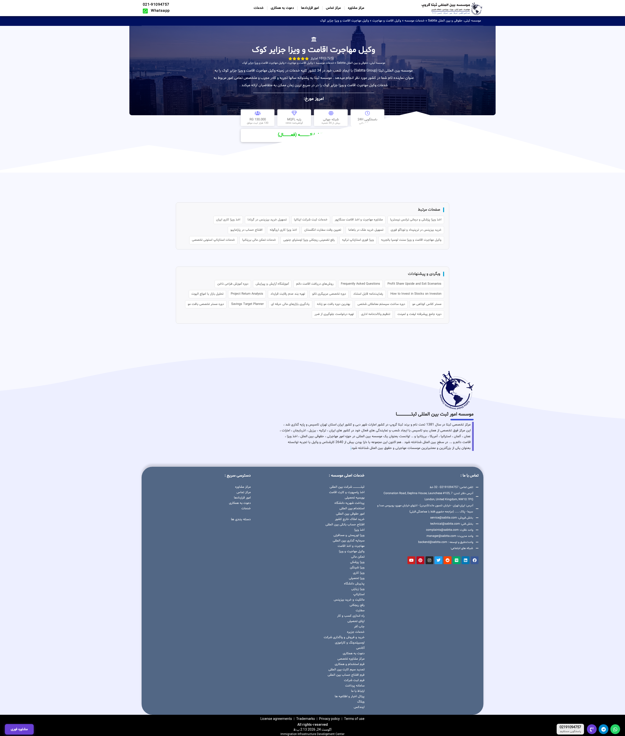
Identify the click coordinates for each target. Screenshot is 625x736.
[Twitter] (438, 560)
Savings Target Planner (247, 304)
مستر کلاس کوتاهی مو (426, 304)
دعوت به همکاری (282, 8)
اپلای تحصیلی (356, 621)
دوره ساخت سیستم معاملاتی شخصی (381, 304)
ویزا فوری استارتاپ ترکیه (358, 240)
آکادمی (360, 648)
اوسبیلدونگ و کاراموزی (350, 643)
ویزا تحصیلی (357, 578)
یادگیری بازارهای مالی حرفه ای (290, 304)
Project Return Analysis (247, 294)
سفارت (360, 610)
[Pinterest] (420, 560)
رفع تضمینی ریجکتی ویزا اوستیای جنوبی (309, 240)
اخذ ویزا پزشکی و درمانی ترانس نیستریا (415, 220)
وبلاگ (361, 702)
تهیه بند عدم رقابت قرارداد (288, 294)
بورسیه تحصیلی (355, 498)
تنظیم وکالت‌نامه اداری (375, 314)
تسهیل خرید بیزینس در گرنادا (267, 220)
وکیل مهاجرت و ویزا (352, 551)
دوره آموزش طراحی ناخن (232, 284)
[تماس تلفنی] (592, 729)
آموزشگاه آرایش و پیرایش (272, 284)
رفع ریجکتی (357, 605)
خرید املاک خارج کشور (350, 519)
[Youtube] (411, 560)
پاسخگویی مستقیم (570, 731)
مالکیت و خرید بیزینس (349, 600)
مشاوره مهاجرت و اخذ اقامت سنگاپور (359, 220)
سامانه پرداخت (355, 686)
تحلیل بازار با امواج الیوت (207, 294)
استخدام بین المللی (352, 508)
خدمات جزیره (356, 632)
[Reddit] (447, 560)
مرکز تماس (333, 8)
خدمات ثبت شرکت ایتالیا (310, 220)
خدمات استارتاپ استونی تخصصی (213, 240)
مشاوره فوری (19, 729)
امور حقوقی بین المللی (350, 514)
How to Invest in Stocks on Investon (415, 294)
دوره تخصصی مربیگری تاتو (329, 294)
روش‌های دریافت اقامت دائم (314, 284)
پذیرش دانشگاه (354, 583)
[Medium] (456, 560)
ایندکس (359, 707)
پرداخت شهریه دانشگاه (349, 503)
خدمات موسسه (415, 21)
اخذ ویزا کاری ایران (228, 220)
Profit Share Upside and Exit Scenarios (414, 284)
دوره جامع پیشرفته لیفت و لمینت (419, 314)
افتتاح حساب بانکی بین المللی (345, 524)
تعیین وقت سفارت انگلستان (322, 230)
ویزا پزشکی (357, 562)
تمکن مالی (358, 557)
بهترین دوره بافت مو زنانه (333, 304)
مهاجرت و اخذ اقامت (351, 546)
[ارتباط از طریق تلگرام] (603, 729)
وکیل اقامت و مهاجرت (386, 21)
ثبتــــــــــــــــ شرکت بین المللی (347, 487)
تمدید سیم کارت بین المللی (346, 669)
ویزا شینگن (357, 567)
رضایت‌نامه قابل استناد (368, 294)
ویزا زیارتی (358, 589)
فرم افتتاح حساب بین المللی (346, 675)
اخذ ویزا (359, 530)
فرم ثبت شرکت (354, 680)
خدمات (259, 8)
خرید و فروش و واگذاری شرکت (344, 637)
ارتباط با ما (358, 691)
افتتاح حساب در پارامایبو (246, 230)
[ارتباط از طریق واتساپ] (615, 729)
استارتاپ (359, 594)
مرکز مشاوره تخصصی (351, 659)
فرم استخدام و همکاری (350, 664)
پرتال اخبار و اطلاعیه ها (350, 696)
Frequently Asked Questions (360, 284)
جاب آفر (359, 626)
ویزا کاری (359, 573)
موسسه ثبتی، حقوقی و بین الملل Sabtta (454, 21)
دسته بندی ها (241, 519)
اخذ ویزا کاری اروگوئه (283, 230)
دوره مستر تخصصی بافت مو (206, 304)
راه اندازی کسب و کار (351, 616)
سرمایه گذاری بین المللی (349, 541)
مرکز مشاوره (356, 8)
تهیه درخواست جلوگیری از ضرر (334, 314)
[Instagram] (429, 560)
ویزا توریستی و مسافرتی (349, 535)
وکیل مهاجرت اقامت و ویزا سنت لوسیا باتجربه (411, 240)
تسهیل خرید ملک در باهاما (365, 230)
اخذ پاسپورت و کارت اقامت (347, 492)
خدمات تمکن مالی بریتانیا (259, 240)
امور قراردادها (310, 8)
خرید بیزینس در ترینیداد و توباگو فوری (416, 230)
